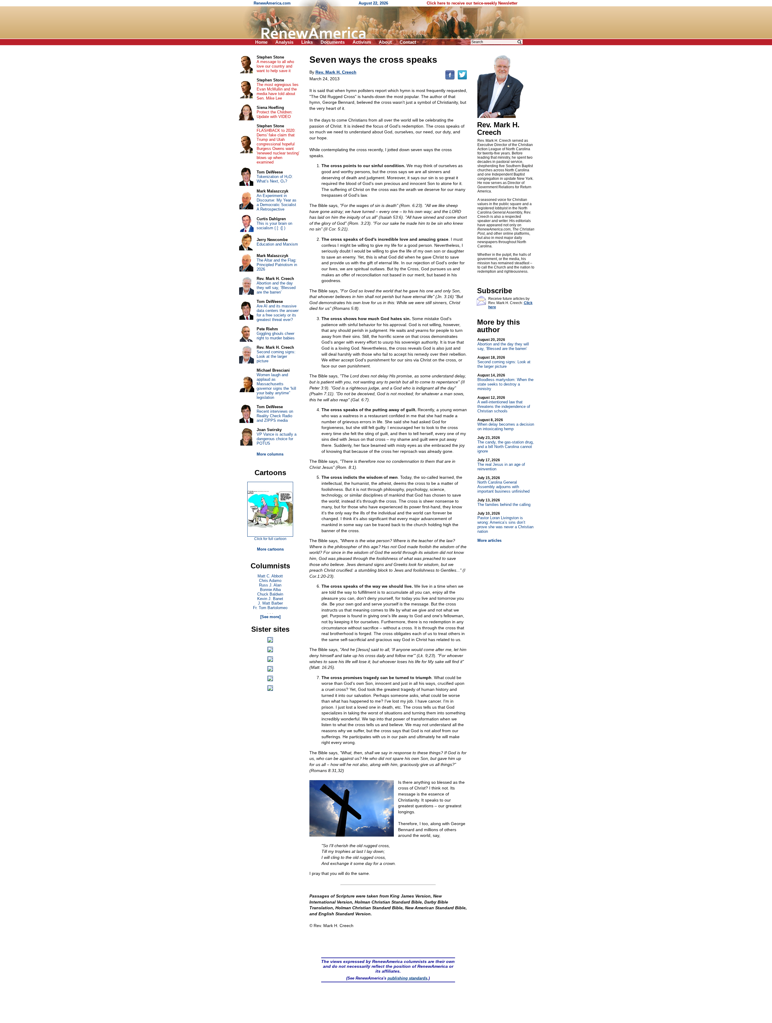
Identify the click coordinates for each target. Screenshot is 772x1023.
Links (307, 42)
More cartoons (270, 549)
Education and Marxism (277, 244)
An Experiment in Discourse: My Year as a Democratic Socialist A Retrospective (276, 202)
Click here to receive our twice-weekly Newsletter (472, 3)
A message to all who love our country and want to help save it (275, 66)
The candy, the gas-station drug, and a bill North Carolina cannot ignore (505, 444)
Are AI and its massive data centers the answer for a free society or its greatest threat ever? (278, 313)
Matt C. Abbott (270, 576)
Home (261, 42)
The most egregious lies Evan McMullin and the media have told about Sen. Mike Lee (278, 91)
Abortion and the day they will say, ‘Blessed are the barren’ (503, 344)
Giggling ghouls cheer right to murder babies (276, 335)
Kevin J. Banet (270, 598)
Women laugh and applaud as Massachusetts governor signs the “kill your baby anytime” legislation (276, 386)
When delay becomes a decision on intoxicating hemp (505, 424)
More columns (270, 454)
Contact (408, 42)
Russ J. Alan (270, 585)
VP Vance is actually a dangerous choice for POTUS (276, 439)
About (385, 42)
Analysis (284, 42)
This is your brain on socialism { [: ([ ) (274, 225)
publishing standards (407, 978)
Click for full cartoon (270, 539)
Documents (333, 42)
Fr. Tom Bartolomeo (270, 607)
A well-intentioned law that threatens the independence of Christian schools (503, 404)
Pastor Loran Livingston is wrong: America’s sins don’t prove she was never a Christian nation (505, 522)
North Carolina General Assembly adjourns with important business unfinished (503, 485)
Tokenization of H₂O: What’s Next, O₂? (275, 178)
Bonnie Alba (270, 589)
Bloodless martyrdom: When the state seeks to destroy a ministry (505, 382)
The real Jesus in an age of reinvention (501, 464)
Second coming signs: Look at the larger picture (503, 362)
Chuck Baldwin (270, 594)
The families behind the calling (503, 502)
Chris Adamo (270, 580)
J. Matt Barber (270, 603)
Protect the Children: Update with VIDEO (275, 114)
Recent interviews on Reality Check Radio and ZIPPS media (275, 416)
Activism (362, 42)
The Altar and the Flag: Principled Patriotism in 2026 (277, 265)
